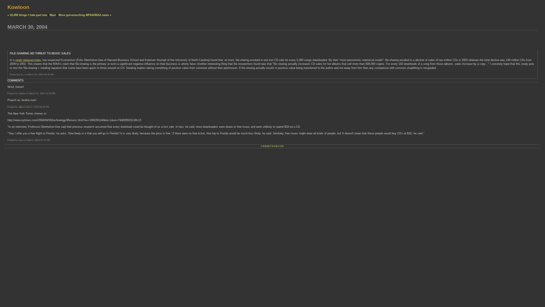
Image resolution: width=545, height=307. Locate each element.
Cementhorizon (272, 146)
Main (53, 15)
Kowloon (18, 7)
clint (21, 107)
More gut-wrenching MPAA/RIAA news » (85, 15)
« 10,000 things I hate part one (27, 15)
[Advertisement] (84, 39)
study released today (28, 60)
